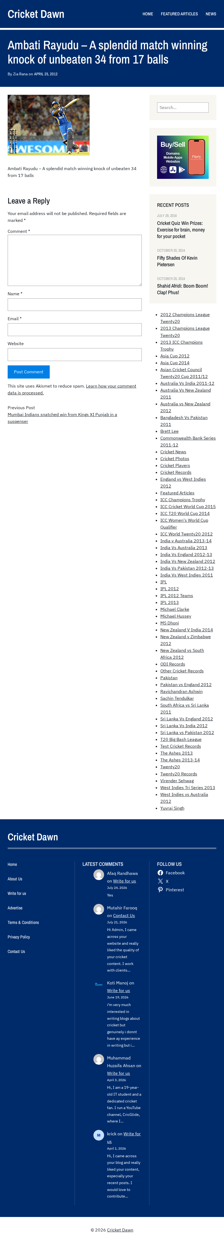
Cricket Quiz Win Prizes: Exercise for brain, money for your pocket (181, 230)
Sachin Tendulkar (177, 698)
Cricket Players (175, 465)
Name (15, 293)
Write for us (124, 881)
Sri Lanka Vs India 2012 (184, 725)
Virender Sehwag (177, 780)
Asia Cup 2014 (175, 362)
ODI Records (172, 664)
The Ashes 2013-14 (180, 760)
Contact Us (124, 915)
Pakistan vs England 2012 (186, 684)
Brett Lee (169, 431)
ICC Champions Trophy (182, 499)
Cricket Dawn (36, 13)
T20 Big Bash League (181, 739)
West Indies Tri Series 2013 (187, 787)
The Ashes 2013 (176, 753)
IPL (163, 582)
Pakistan (169, 677)
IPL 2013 (169, 602)
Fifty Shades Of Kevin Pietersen (177, 261)
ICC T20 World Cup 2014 (185, 513)
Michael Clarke (174, 609)
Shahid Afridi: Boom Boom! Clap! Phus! (182, 289)
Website (16, 343)
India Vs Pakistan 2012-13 (187, 568)
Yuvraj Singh (172, 808)
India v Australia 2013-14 (186, 540)
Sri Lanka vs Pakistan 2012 (187, 732)
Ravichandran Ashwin (181, 691)
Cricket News (173, 451)
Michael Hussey (175, 616)
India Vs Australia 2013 (183, 547)
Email (15, 318)
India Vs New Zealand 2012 (187, 561)
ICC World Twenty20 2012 (186, 534)
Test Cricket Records (180, 746)
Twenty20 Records (178, 774)
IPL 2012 (169, 588)
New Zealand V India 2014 (186, 629)
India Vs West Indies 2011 (186, 575)
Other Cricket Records (182, 671)
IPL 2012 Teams (176, 595)
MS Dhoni (169, 623)
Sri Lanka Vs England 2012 (186, 718)
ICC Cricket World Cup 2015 (188, 506)
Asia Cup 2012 (175, 356)
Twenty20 (170, 766)
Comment (19, 231)
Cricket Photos (174, 458)
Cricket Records (175, 472)
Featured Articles (177, 493)
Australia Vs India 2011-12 (187, 383)
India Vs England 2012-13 (186, 554)
